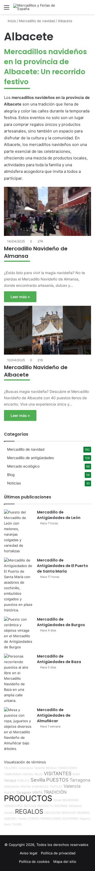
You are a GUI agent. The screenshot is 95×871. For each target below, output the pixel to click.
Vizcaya (10, 780)
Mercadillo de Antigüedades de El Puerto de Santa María (62, 566)
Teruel (57, 800)
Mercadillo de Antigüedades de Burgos (61, 622)
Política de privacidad (58, 853)
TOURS (17, 824)
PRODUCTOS (28, 798)
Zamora (9, 813)
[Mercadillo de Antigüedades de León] (18, 532)
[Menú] (6, 9)
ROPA (76, 774)
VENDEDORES (13, 806)
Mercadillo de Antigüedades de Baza (59, 659)
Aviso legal (28, 853)
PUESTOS (57, 780)
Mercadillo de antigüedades (30, 458)
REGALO (51, 768)
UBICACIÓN (52, 813)
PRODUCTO (45, 806)
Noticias (14, 483)
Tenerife (39, 768)
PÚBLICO (23, 780)
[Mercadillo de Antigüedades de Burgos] (18, 633)
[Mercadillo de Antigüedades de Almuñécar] (18, 729)
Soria (7, 824)
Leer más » (20, 296)
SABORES (10, 818)
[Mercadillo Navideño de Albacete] (47, 330)
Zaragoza (23, 792)
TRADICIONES (67, 768)
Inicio (11, 21)
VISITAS (27, 774)
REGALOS (29, 811)
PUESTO (9, 792)
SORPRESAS (40, 786)
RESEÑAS (83, 813)
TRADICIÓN (55, 792)
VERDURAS (11, 786)
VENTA (37, 792)
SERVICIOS (68, 813)
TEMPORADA (12, 774)
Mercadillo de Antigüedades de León (58, 515)
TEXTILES (56, 786)
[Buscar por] (88, 9)
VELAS (38, 774)
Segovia (84, 818)
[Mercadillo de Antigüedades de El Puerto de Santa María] (18, 585)
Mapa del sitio (64, 861)
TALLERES (10, 768)
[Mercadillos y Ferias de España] (34, 7)
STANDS (33, 818)
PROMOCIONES (50, 818)
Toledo (22, 818)
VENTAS (25, 786)
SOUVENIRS (70, 818)
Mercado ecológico (23, 466)
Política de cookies (34, 861)
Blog (11, 475)
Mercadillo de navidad (37, 21)
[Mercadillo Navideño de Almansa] (47, 211)
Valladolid (75, 806)
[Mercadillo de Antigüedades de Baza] (18, 678)
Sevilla (38, 780)
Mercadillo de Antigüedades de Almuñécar (53, 715)
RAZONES (61, 806)
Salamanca (25, 768)
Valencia (72, 786)
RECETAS (30, 806)
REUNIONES (71, 800)
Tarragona (80, 780)
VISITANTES (58, 773)
